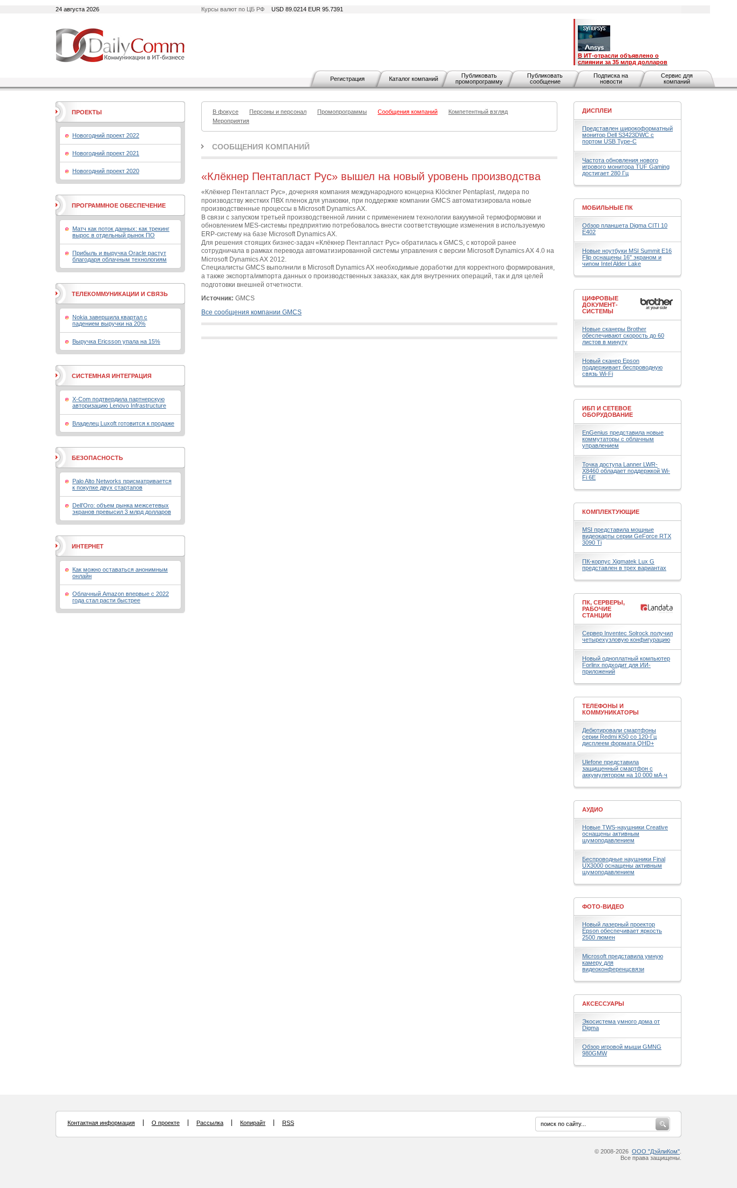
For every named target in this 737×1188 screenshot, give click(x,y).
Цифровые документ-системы (600, 304)
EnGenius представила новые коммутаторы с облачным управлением (623, 439)
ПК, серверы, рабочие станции (603, 609)
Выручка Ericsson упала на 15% (116, 341)
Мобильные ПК (607, 207)
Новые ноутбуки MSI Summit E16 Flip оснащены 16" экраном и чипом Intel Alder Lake (627, 257)
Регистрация (347, 78)
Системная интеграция (112, 376)
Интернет (88, 546)
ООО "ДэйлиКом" (656, 1151)
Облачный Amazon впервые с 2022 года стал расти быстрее (120, 596)
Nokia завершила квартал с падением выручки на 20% (109, 320)
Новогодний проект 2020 (105, 171)
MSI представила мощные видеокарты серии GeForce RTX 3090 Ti (626, 536)
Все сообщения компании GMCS (251, 312)
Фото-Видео (603, 906)
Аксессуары (603, 1003)
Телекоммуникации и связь (120, 294)
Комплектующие (610, 512)
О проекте (166, 1123)
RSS (288, 1123)
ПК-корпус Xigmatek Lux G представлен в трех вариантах (624, 564)
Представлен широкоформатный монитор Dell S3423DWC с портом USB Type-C (627, 135)
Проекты (87, 112)
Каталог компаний (413, 78)
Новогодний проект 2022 (105, 135)
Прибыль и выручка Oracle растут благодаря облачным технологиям (119, 256)
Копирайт (252, 1123)
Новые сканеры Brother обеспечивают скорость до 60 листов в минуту (623, 335)
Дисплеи (597, 110)
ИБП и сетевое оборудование (607, 411)
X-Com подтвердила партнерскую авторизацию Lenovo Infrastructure (119, 402)
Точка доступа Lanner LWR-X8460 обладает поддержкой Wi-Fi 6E (626, 470)
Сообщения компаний (261, 146)
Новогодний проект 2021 (105, 153)
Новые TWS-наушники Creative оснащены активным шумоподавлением (625, 833)
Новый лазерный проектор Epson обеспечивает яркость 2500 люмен (622, 930)
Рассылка (209, 1123)
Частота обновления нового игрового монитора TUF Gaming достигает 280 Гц (626, 166)
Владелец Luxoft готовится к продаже (123, 423)
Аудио (592, 809)
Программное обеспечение (119, 205)
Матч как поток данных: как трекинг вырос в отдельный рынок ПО (120, 231)
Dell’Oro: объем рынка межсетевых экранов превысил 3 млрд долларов (121, 508)
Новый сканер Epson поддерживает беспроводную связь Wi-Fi (622, 367)
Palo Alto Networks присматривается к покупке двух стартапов (122, 484)
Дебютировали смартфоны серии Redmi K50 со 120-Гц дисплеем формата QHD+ (619, 736)
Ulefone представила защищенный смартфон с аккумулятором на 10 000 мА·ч (624, 768)
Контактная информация (101, 1123)
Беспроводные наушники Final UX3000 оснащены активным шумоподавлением (623, 865)
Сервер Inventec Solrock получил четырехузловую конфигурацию (627, 636)
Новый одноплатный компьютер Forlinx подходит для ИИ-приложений (626, 665)
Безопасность (97, 458)
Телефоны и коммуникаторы (610, 709)
